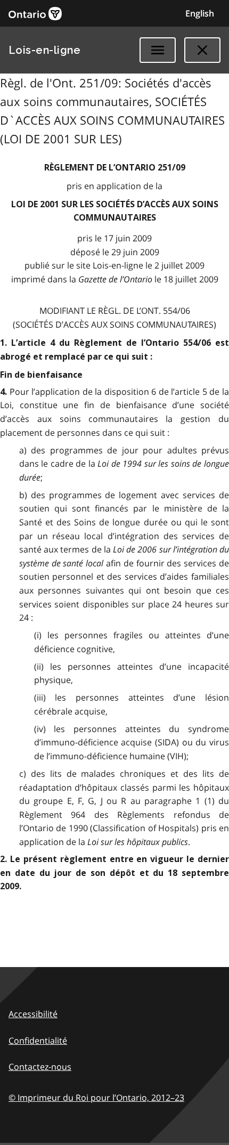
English (199, 13)
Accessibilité (33, 1014)
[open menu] (158, 50)
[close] (202, 50)
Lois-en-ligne (44, 50)
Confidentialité (38, 1040)
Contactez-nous (40, 1067)
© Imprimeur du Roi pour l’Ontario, (96, 1097)
